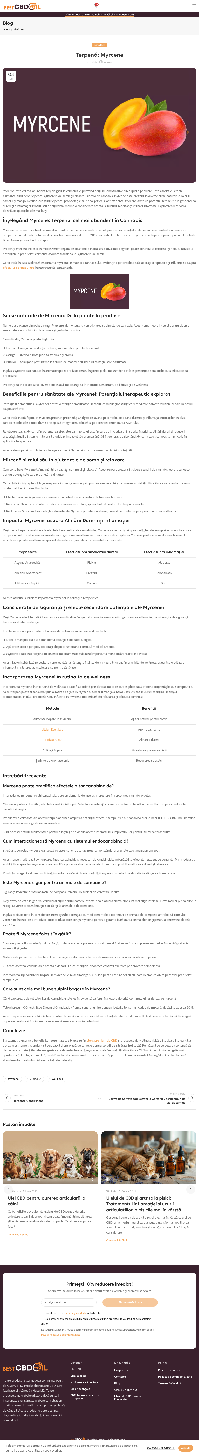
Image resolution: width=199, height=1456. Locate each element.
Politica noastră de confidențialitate (60, 1334)
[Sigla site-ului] (22, 5)
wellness (57, 1079)
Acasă (6, 29)
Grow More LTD (119, 1439)
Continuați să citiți (18, 1234)
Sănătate (19, 29)
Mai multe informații (161, 1447)
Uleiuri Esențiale (52, 729)
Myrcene (13, 1079)
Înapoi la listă (99, 1098)
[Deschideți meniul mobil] (194, 6)
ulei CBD (35, 1079)
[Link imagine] (25, 1366)
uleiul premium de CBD (102, 1040)
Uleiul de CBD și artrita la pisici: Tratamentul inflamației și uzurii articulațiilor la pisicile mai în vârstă (143, 1204)
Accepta (185, 1447)
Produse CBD (53, 740)
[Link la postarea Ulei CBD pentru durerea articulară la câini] (50, 1157)
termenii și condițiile (75, 1313)
